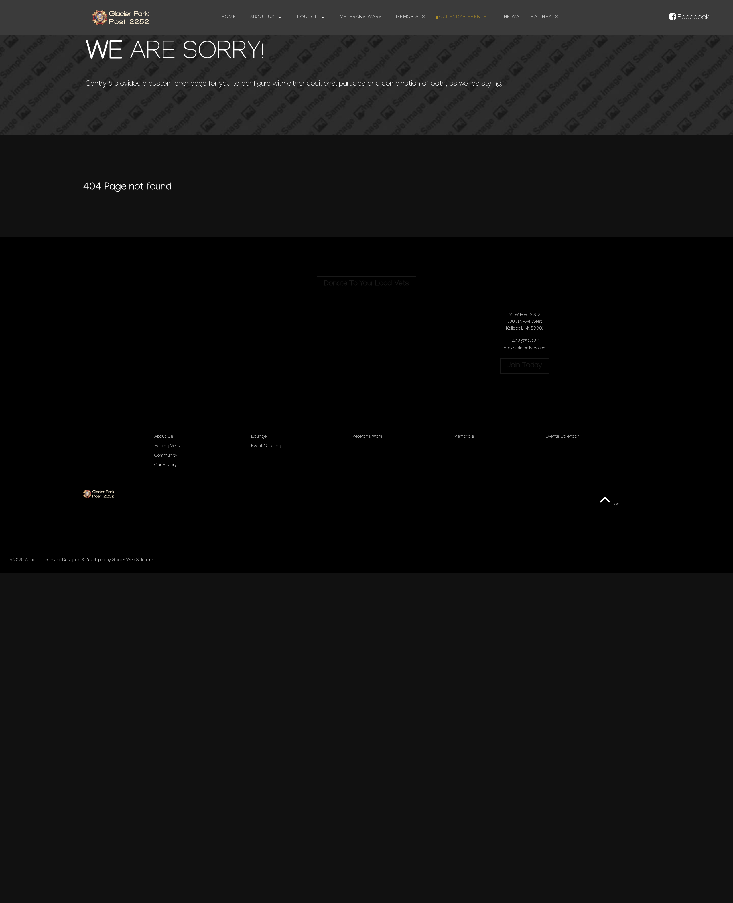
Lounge (259, 437)
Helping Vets (167, 446)
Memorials (464, 437)
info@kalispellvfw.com (525, 348)
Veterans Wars (367, 437)
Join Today (525, 366)
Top (615, 504)
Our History (165, 465)
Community (165, 456)
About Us (163, 437)
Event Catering (266, 446)
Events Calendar (562, 437)
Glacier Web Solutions (133, 560)
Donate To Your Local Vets (366, 284)
